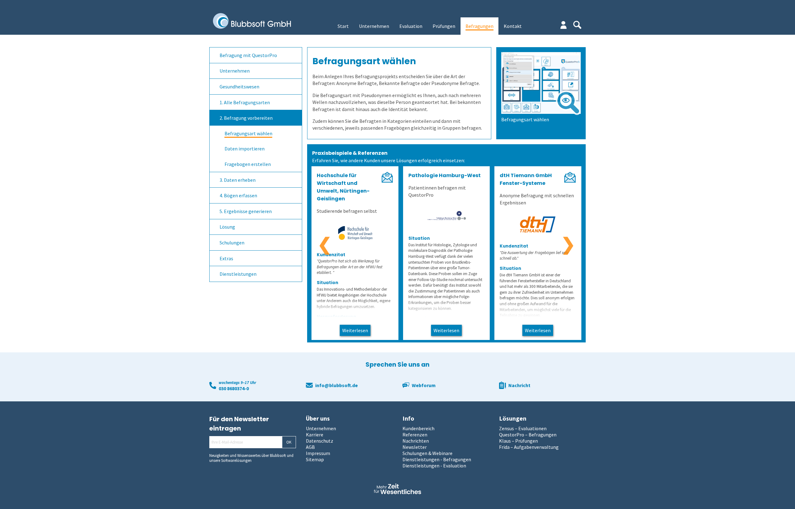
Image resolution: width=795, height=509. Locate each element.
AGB (310, 447)
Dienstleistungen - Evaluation (434, 465)
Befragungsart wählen (248, 133)
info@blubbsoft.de (336, 385)
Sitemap (315, 459)
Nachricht (519, 385)
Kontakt (513, 26)
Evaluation (410, 26)
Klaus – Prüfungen (518, 441)
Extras (226, 258)
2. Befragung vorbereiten (246, 118)
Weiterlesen (355, 330)
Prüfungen (444, 26)
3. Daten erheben (238, 180)
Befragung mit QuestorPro (248, 55)
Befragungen (479, 26)
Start (343, 26)
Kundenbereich (418, 428)
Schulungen (232, 242)
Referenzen (414, 434)
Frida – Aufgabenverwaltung (529, 447)
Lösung (227, 227)
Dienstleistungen (238, 274)
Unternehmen (374, 26)
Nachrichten (415, 441)
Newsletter (414, 447)
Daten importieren (245, 148)
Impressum (318, 453)
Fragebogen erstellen (248, 164)
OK (288, 442)
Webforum (424, 385)
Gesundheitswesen (239, 86)
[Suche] (577, 25)
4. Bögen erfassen (238, 195)
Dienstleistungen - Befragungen (436, 459)
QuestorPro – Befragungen (527, 434)
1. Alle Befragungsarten (245, 102)
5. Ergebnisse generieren (246, 211)
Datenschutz (319, 441)
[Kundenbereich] (563, 25)
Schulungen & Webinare (427, 453)
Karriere (314, 434)
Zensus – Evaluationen (523, 428)
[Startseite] (256, 21)
